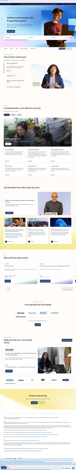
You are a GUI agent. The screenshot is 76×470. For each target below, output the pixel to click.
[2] (4, 420)
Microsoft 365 (19, 462)
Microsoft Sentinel (22, 366)
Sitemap (10, 469)
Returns (10, 460)
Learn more (55, 4)
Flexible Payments (37, 460)
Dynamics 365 (13, 462)
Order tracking (14, 460)
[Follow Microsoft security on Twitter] (18, 458)
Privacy (20, 469)
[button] (9, 70)
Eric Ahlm (38, 434)
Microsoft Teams (34, 462)
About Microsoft (43, 464)
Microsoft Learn (63, 462)
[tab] (7, 115)
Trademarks (35, 469)
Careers (38, 464)
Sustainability (2, 465)
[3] (4, 438)
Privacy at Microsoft (55, 464)
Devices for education (52, 460)
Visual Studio (34, 464)
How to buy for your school (9, 461)
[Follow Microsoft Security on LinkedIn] (15, 458)
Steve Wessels (38, 432)
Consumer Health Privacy (4, 469)
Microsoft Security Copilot (12, 366)
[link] (5, 49)
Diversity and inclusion (67, 464)
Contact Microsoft (16, 469)
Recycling (43, 469)
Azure (52, 462)
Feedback (4, 467)
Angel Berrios (42, 434)
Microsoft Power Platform (26, 462)
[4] (4, 447)
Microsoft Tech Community (11, 464)
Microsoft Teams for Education (62, 460)
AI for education (40, 461)
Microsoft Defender (32, 366)
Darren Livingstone (49, 434)
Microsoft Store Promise (29, 460)
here (21, 444)
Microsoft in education (44, 460)
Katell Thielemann (27, 436)
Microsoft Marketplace (20, 464)
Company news (49, 464)
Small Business (48, 462)
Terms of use (30, 469)
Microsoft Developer (57, 462)
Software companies (28, 464)
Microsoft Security (8, 462)
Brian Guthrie (24, 432)
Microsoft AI (2, 462)
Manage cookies (25, 469)
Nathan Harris (29, 432)
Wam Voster (33, 436)
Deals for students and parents (32, 461)
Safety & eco (39, 469)
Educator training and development (20, 461)
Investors (61, 464)
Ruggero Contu (38, 436)
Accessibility (73, 464)
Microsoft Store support (4, 460)
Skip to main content (4, 0)
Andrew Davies (33, 434)
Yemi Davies (34, 432)
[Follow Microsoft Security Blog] (21, 458)
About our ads (48, 469)
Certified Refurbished (21, 460)
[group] (20, 273)
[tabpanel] (38, 147)
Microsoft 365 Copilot (41, 462)
